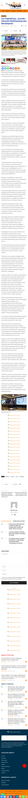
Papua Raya (4, 762)
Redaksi (3, 782)
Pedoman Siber (5, 780)
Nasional (3, 758)
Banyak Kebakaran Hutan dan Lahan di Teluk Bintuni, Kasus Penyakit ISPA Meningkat (16, 695)
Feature (3, 772)
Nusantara (7, 13)
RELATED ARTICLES (6, 521)
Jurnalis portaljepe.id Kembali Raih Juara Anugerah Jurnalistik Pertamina (17, 533)
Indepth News (5, 770)
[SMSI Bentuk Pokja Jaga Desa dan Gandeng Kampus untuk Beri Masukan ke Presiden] (4, 689)
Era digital (12, 476)
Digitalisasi (7, 476)
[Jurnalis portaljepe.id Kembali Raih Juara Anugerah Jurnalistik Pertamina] (4, 533)
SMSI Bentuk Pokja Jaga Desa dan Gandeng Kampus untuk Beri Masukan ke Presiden (16, 688)
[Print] (16, 68)
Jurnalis (17, 476)
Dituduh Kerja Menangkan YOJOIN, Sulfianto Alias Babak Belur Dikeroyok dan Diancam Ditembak (14, 667)
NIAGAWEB (21, 793)
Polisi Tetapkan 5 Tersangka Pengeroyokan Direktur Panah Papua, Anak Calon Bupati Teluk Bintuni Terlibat (13, 677)
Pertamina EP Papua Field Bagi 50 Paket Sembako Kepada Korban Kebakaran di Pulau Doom (7, 494)
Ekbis (2, 768)
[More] (20, 30)
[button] (24, 766)
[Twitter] (5, 68)
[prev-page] (13, 546)
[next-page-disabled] (15, 546)
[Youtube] (15, 515)
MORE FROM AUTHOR (19, 521)
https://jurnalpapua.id (14, 512)
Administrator (5, 25)
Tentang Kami (5, 784)
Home (2, 13)
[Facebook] (2, 68)
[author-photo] (14, 508)
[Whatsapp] (8, 68)
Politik (3, 764)
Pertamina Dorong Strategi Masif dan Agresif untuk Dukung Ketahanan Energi (21, 494)
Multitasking (22, 476)
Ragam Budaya (5, 766)
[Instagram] (10, 68)
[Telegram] (13, 68)
